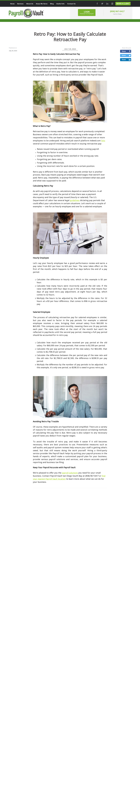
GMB (112, 3)
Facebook (97, 3)
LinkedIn (107, 3)
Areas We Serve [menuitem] (41, 4)
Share (124, 51)
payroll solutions (70, 472)
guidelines (75, 200)
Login (87, 12)
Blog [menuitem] (52, 4)
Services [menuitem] (20, 4)
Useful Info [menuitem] (60, 4)
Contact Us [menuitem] (71, 4)
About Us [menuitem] (29, 4)
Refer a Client (123, 3)
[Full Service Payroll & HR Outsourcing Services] (26, 13)
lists (103, 140)
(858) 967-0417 (117, 11)
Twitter (102, 3)
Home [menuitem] (12, 4)
